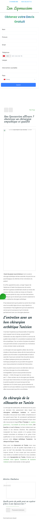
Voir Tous (32, 110)
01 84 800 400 (14, 1)
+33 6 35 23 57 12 (26, 1)
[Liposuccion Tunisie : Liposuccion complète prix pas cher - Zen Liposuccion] (19, 8)
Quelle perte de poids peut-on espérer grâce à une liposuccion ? (19, 502)
